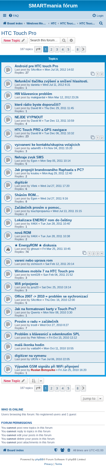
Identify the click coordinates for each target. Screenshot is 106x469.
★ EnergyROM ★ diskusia (35, 245)
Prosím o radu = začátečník (36, 321)
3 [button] (57, 49)
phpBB (39, 459)
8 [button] (77, 49)
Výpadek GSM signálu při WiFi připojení (47, 366)
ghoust (35, 248)
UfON (34, 359)
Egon (34, 160)
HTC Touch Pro (18, 33)
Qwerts (35, 312)
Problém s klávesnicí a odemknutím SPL (47, 334)
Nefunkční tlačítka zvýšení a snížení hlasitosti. (51, 81)
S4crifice (36, 69)
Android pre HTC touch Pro (36, 66)
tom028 (35, 274)
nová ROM (23, 233)
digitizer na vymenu (30, 356)
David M (36, 108)
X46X (34, 223)
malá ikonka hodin (29, 345)
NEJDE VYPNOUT (29, 117)
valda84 (36, 348)
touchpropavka (40, 211)
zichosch (36, 263)
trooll (34, 325)
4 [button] (63, 49)
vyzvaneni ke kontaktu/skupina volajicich (47, 145)
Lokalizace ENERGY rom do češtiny (43, 220)
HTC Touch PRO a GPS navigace (41, 130)
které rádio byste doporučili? (38, 105)
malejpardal (38, 97)
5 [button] (68, 49)
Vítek (34, 185)
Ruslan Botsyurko (43, 369)
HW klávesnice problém (33, 94)
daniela (35, 84)
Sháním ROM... (27, 195)
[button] (38, 49)
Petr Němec (38, 337)
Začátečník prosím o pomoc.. (38, 207)
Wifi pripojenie (26, 284)
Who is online (12, 409)
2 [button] (51, 49)
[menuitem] (13, 16)
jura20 (35, 287)
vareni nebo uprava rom (34, 260)
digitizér (21, 182)
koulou (35, 173)
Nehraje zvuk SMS (29, 157)
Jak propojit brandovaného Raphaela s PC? (49, 170)
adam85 (36, 148)
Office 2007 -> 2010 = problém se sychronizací (51, 296)
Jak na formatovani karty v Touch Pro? (45, 309)
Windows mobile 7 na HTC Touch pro (44, 271)
